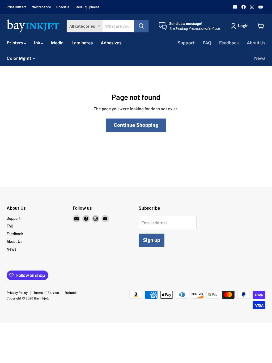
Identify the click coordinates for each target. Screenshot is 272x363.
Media (57, 42)
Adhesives (111, 42)
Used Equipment (86, 7)
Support (186, 42)
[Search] (141, 26)
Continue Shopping (136, 125)
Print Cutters (16, 7)
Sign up (151, 240)
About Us (256, 42)
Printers (15, 42)
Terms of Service (46, 292)
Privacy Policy (17, 292)
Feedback (229, 42)
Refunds (71, 292)
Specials (62, 7)
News (259, 58)
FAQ (207, 42)
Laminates (82, 42)
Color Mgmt (19, 58)
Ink (37, 42)
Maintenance (41, 7)
